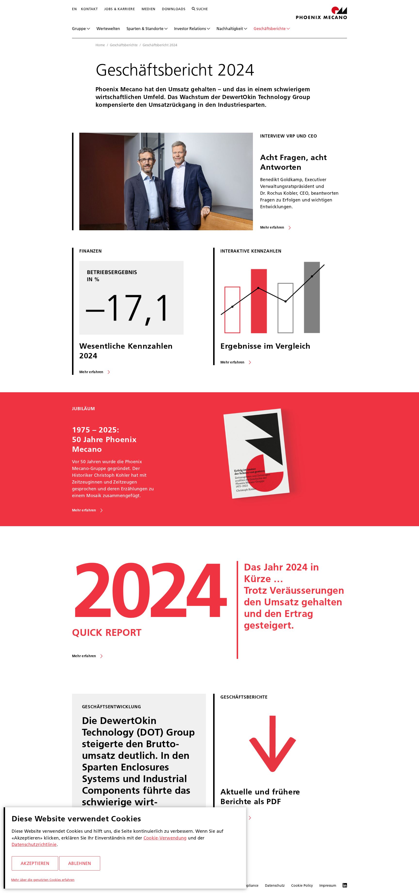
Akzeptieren (35, 863)
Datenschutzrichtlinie (34, 844)
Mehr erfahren (272, 227)
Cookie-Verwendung (165, 838)
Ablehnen (79, 863)
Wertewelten (108, 28)
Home (100, 45)
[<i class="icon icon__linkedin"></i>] (341, 886)
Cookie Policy (302, 885)
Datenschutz (275, 885)
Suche (201, 9)
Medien (148, 9)
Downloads (173, 9)
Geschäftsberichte (124, 45)
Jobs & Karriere (119, 9)
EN (74, 9)
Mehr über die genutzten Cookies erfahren (42, 880)
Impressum (327, 885)
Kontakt (89, 9)
